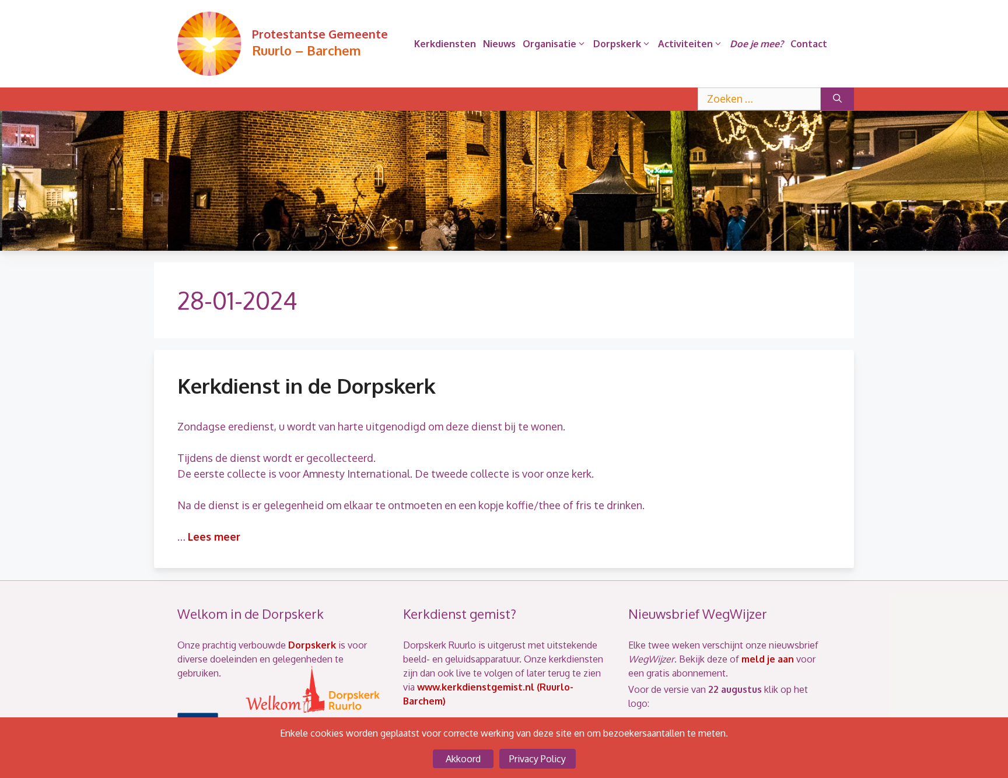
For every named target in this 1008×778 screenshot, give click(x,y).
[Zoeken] (837, 98)
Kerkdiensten (445, 44)
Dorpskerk (617, 44)
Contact (808, 44)
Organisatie (549, 44)
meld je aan (767, 659)
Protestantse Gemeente (320, 33)
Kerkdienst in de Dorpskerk (306, 385)
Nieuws (499, 44)
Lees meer (214, 536)
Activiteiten (685, 44)
